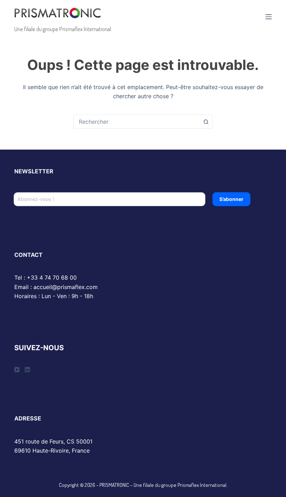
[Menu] (268, 17)
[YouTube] (17, 369)
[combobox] (136, 122)
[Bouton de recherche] (205, 121)
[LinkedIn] (27, 369)
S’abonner (231, 199)
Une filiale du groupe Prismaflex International (62, 29)
